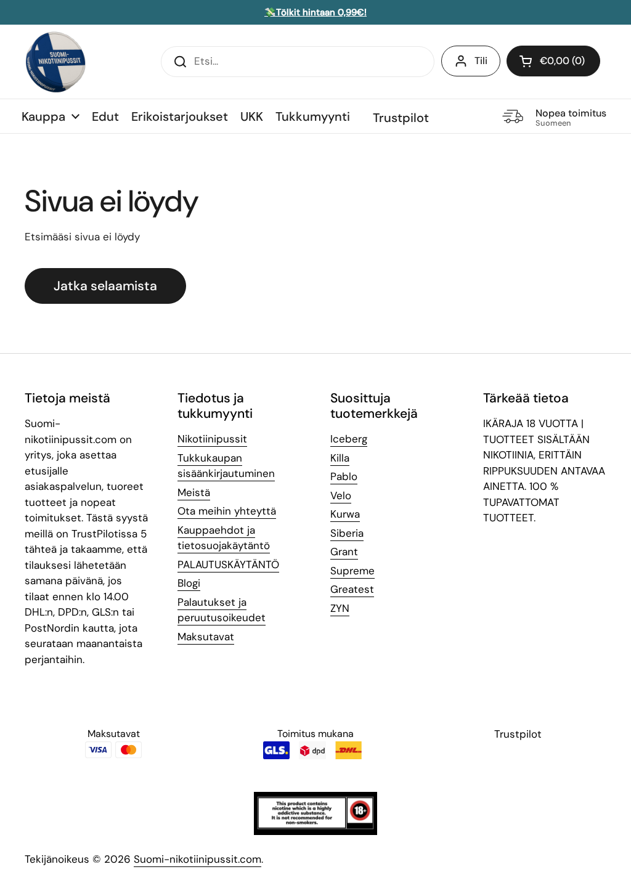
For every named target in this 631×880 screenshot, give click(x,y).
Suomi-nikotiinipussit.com (197, 859)
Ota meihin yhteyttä (226, 511)
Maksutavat (205, 636)
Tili (480, 60)
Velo (340, 495)
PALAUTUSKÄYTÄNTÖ (228, 564)
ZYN (339, 608)
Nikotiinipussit (212, 439)
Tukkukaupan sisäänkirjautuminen (226, 466)
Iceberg (348, 439)
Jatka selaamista (105, 286)
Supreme (352, 570)
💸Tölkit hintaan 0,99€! (315, 12)
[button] (553, 61)
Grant (344, 551)
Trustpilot (401, 118)
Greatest (352, 589)
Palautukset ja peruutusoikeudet (221, 610)
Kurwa (345, 514)
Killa (339, 458)
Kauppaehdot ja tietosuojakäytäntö (223, 538)
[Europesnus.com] (55, 61)
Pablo (343, 476)
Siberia (347, 533)
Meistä (193, 492)
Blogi (188, 583)
